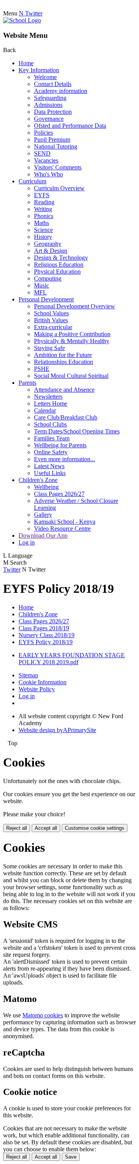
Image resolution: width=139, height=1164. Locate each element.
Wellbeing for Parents (60, 445)
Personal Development (46, 299)
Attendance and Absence (64, 389)
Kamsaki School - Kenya (64, 521)
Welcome (45, 77)
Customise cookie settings (94, 828)
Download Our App (43, 535)
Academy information (60, 91)
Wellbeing (46, 487)
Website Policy (37, 689)
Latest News (49, 466)
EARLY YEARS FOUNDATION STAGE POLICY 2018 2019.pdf (72, 658)
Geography (47, 243)
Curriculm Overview (59, 188)
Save (70, 1157)
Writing (43, 209)
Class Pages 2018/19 (44, 628)
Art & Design (50, 250)
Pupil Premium (52, 139)
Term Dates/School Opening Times (77, 431)
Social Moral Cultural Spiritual (71, 375)
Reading (44, 202)
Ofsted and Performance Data (70, 125)
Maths (41, 223)
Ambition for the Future (63, 355)
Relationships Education (63, 362)
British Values (51, 320)
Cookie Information (42, 682)
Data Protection (53, 111)
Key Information (39, 70)
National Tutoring (55, 146)
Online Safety (51, 452)
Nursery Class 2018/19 (47, 635)
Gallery (43, 514)
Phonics (43, 216)
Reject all (16, 828)
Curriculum (32, 181)
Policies (43, 132)
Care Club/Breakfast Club (65, 417)
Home (26, 63)
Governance (49, 118)
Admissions (48, 105)
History (43, 236)
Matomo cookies (42, 1015)
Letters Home (50, 403)
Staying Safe (49, 348)
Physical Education (57, 271)
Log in (27, 542)
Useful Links (50, 473)
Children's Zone (38, 480)
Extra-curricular (53, 327)
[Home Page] (22, 20)
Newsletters (48, 396)
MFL (40, 292)
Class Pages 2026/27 (59, 494)
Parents (27, 382)
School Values (51, 313)
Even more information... (64, 459)
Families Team (52, 438)
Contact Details (52, 84)
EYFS (41, 195)
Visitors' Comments (57, 167)
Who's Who (48, 174)
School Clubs (50, 424)
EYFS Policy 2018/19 (46, 642)
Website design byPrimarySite (57, 730)
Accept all (46, 828)
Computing (47, 278)
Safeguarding (50, 98)
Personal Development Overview (74, 306)
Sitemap (28, 675)
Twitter (11, 569)
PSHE (41, 368)
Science (43, 230)
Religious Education (58, 264)
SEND (42, 153)
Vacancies (46, 160)
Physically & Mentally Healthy (71, 341)
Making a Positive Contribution (72, 334)
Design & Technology (61, 257)
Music (41, 285)
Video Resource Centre (62, 528)
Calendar (45, 410)
